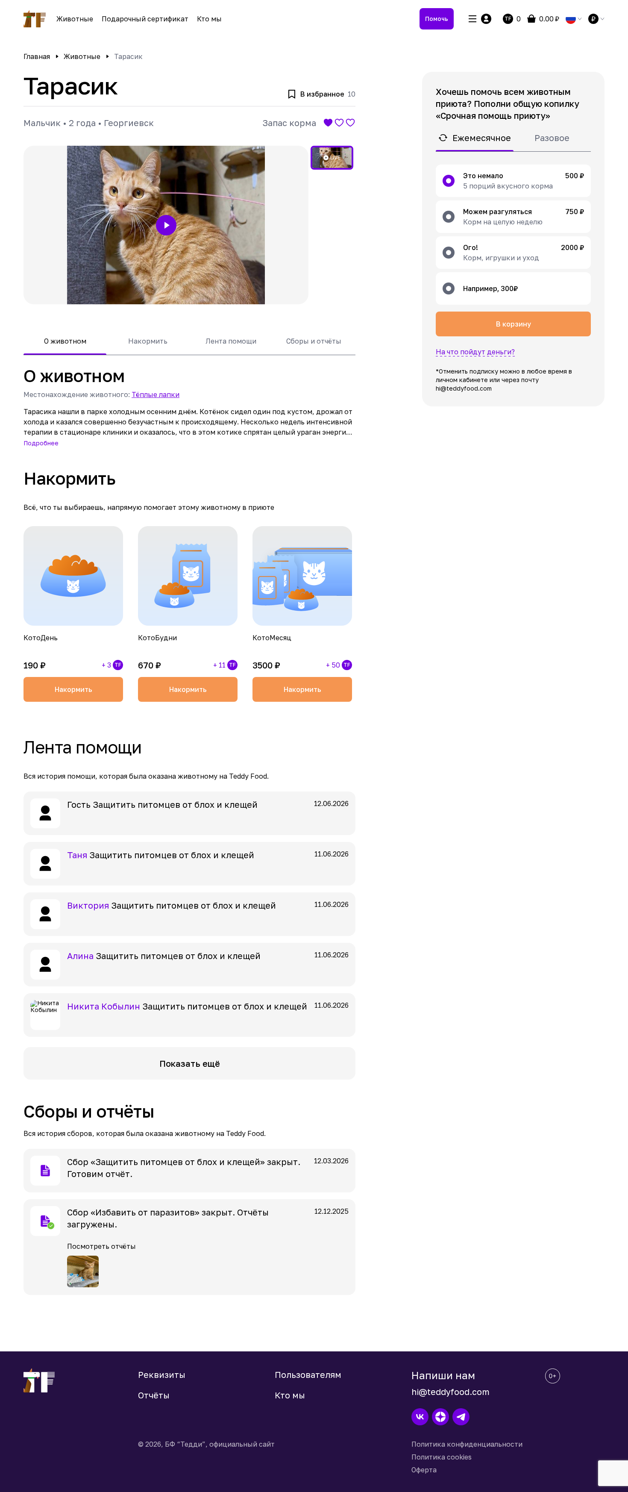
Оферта (424, 1470)
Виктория (88, 905)
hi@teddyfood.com (450, 1391)
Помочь (436, 18)
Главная (36, 56)
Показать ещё (189, 1063)
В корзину (513, 324)
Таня (77, 855)
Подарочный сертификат (145, 19)
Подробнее (41, 443)
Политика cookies (441, 1457)
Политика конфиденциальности (466, 1444)
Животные (74, 19)
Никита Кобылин (103, 1006)
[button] (165, 225)
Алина (80, 956)
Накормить (73, 689)
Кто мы (209, 19)
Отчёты (154, 1395)
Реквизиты (161, 1374)
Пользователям (308, 1374)
